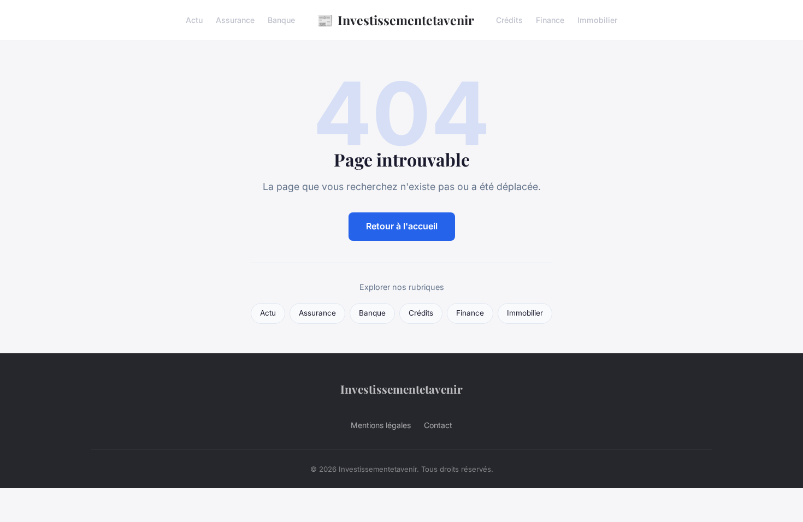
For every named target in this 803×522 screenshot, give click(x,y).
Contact (438, 425)
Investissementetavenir (395, 19)
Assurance (235, 20)
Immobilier (597, 20)
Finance (550, 20)
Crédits (509, 20)
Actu (194, 20)
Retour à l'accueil (402, 226)
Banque (281, 20)
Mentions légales (381, 425)
